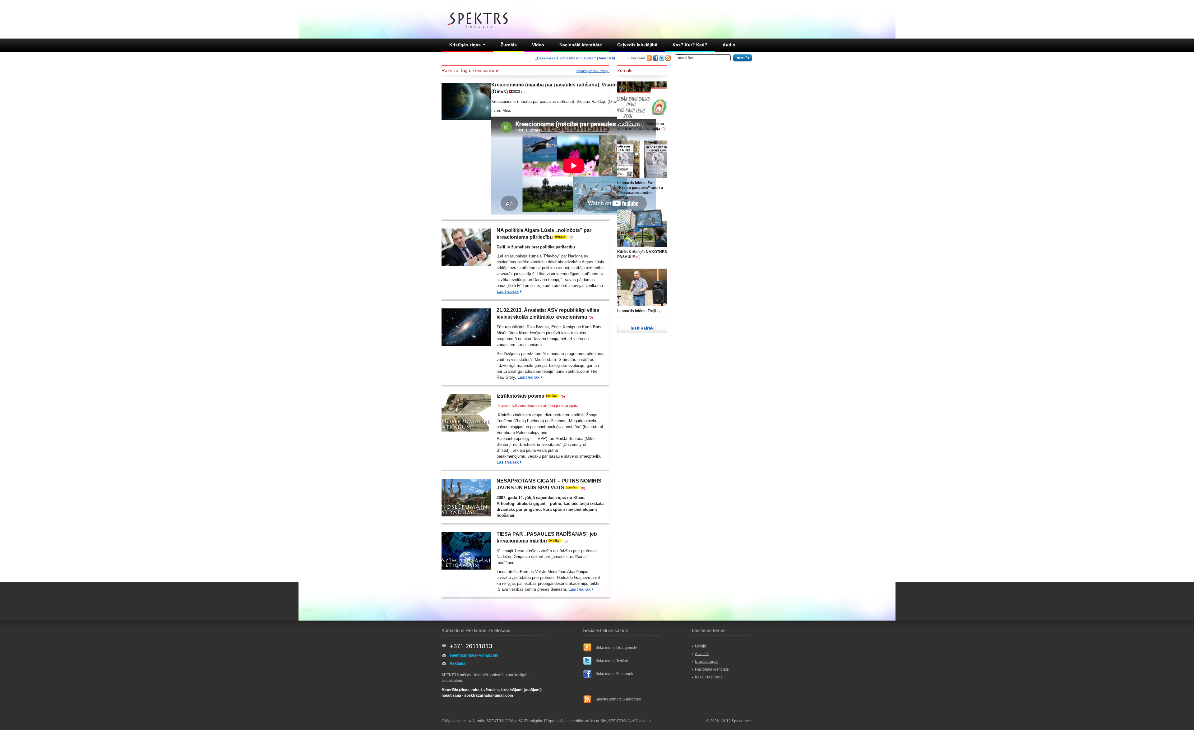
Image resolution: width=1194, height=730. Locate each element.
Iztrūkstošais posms (520, 396)
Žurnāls (509, 44)
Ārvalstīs (702, 654)
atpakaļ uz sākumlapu (592, 71)
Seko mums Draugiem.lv (616, 647)
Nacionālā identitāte (580, 44)
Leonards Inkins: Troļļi (636, 311)
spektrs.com (577, 371)
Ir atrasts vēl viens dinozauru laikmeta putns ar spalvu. (539, 406)
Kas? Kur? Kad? (690, 44)
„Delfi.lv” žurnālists (523, 285)
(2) (659, 311)
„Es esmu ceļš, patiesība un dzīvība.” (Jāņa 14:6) (575, 58)
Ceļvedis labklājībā (637, 44)
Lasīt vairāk (508, 291)
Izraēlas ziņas (706, 661)
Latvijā (700, 646)
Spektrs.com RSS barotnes (618, 699)
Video (538, 44)
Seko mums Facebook (614, 674)
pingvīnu (532, 509)
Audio (729, 44)
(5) (523, 92)
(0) (571, 237)
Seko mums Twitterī (611, 660)
